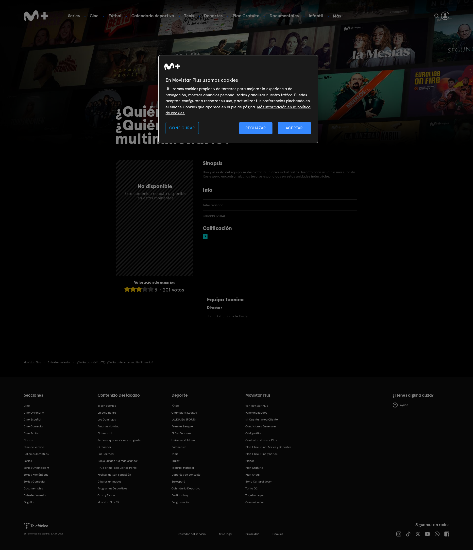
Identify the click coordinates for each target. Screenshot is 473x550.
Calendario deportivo (152, 15)
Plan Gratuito (246, 15)
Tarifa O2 (251, 488)
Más (337, 16)
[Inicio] (36, 15)
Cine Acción (31, 433)
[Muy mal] (127, 289)
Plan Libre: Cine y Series (261, 454)
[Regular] (139, 289)
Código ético (253, 433)
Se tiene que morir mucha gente (119, 440)
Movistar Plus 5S (108, 502)
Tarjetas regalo (255, 495)
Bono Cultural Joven (258, 481)
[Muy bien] (150, 289)
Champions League (184, 412)
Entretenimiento (35, 495)
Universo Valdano (183, 440)
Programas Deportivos (112, 488)
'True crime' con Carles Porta (117, 467)
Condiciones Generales (260, 426)
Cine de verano (34, 447)
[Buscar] (436, 16)
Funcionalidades (256, 412)
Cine (94, 15)
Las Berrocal (106, 454)
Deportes (213, 15)
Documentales (284, 15)
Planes (249, 461)
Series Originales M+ (37, 467)
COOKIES (277, 534)
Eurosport (178, 481)
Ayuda (404, 405)
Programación (180, 502)
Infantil (316, 15)
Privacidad (252, 534)
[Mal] (133, 289)
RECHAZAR (255, 128)
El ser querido (107, 405)
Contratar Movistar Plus (261, 440)
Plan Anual (252, 474)
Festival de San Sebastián (114, 474)
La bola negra (107, 412)
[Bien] (145, 289)
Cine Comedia (33, 426)
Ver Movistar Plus (256, 405)
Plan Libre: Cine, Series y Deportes (268, 447)
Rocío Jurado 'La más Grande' (118, 461)
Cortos (28, 440)
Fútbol (114, 15)
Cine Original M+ (35, 412)
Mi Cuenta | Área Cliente (261, 419)
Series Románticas (36, 474)
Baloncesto (178, 447)
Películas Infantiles (36, 454)
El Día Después (181, 433)
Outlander (104, 447)
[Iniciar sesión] (445, 16)
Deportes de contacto (186, 474)
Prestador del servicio (191, 534)
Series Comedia (34, 481)
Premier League (182, 426)
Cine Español (32, 419)
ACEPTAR (294, 128)
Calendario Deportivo (185, 488)
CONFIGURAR (182, 128)
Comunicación (255, 502)
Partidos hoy (179, 495)
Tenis (189, 15)
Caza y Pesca (106, 495)
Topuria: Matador (182, 467)
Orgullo (29, 502)
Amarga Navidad (108, 426)
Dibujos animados (109, 481)
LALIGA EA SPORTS (183, 419)
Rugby (175, 461)
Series (74, 15)
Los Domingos (107, 419)
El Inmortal (105, 433)
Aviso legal (225, 534)
